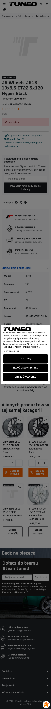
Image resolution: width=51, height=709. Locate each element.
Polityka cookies (11, 350)
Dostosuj (25, 358)
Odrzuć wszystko (25, 376)
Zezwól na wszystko (25, 367)
